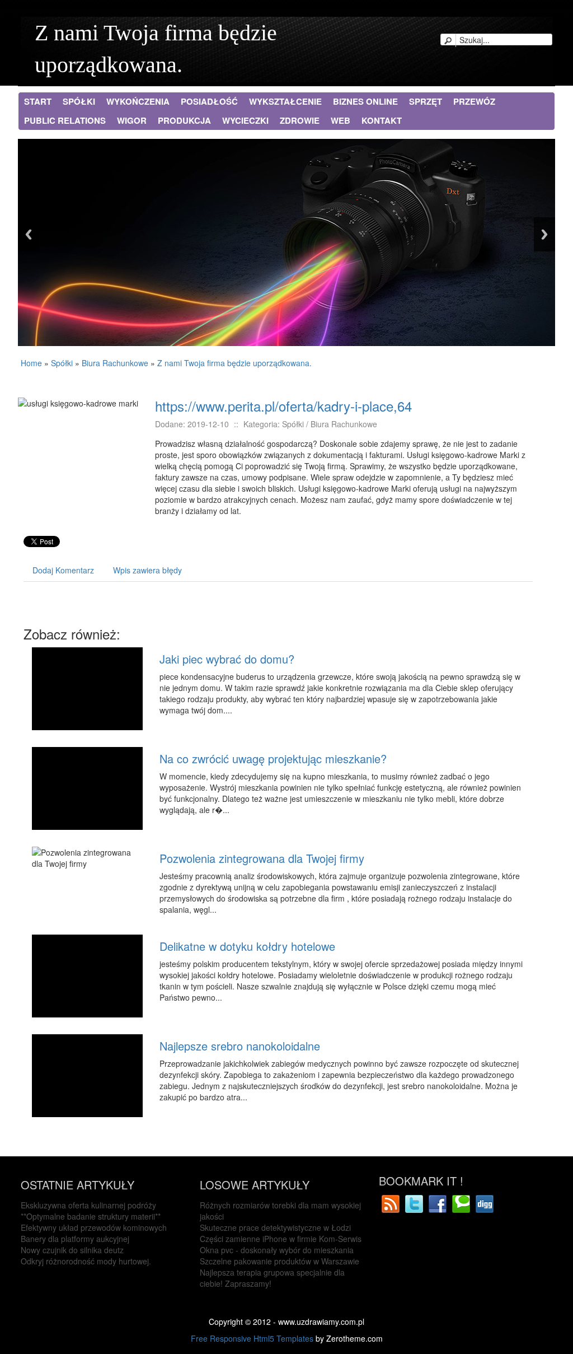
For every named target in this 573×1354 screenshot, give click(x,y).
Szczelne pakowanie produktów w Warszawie (279, 1261)
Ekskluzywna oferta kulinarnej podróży (88, 1205)
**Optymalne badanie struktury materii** (91, 1216)
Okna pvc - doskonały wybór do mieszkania (277, 1249)
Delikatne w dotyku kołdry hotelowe (247, 946)
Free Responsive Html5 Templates (252, 1338)
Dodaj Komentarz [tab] (63, 570)
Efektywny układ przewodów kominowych (94, 1227)
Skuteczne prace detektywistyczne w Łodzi (275, 1227)
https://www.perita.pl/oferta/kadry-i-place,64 (283, 405)
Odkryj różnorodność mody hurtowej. (86, 1261)
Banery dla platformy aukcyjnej (75, 1238)
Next (544, 234)
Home (31, 362)
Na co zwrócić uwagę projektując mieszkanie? (273, 758)
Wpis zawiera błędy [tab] (147, 570)
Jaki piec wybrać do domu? (226, 659)
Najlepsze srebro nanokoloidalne (239, 1046)
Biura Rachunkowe (115, 362)
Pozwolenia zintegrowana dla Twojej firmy (261, 858)
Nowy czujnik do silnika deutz (72, 1249)
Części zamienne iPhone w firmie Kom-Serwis (280, 1238)
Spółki (62, 362)
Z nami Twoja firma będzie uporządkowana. (234, 362)
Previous (28, 234)
